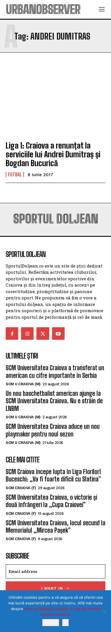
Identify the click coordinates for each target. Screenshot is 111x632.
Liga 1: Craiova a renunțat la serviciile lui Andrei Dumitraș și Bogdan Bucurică (53, 154)
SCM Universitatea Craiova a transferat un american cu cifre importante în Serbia (55, 371)
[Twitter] (42, 333)
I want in (52, 588)
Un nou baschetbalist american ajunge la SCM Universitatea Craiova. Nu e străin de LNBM (54, 401)
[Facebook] (12, 333)
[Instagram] (27, 333)
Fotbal (15, 174)
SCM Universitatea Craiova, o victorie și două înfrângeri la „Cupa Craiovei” (51, 501)
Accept (50, 622)
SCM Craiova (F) (21, 488)
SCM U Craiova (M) (23, 384)
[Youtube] (58, 333)
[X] (104, 611)
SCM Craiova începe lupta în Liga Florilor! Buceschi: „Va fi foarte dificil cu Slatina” (53, 475)
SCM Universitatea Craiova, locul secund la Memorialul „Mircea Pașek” (55, 526)
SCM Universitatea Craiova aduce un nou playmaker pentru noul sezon (53, 430)
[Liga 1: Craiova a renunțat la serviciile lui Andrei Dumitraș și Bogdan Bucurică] (55, 105)
